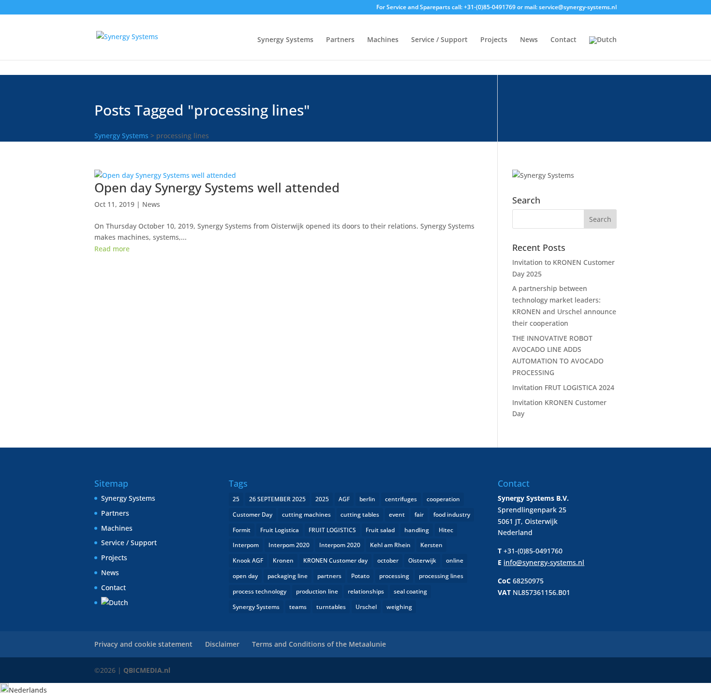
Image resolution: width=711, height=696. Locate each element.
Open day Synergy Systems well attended (217, 187)
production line (317, 591)
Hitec (446, 530)
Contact (563, 40)
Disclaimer (222, 644)
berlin (367, 499)
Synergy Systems (285, 40)
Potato (360, 576)
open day (245, 576)
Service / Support (439, 40)
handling (416, 530)
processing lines (441, 576)
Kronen (283, 560)
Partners (340, 40)
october (388, 560)
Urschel (366, 607)
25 (236, 499)
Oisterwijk (422, 560)
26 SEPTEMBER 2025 (277, 499)
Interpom (246, 545)
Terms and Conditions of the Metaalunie (319, 644)
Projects (493, 40)
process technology (259, 591)
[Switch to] (603, 48)
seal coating (410, 591)
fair (419, 514)
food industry (451, 514)
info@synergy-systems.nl (544, 562)
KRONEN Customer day (335, 560)
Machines (383, 40)
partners (329, 576)
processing (394, 576)
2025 (322, 499)
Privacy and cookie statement (143, 644)
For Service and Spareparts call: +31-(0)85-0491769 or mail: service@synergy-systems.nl (496, 7)
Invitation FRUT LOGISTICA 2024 (563, 387)
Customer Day (252, 514)
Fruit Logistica (279, 530)
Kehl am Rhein (390, 545)
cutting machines (306, 514)
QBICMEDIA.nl (146, 670)
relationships (366, 591)
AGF (344, 499)
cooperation (443, 499)
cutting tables (360, 514)
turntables (331, 607)
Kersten (431, 545)
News (529, 40)
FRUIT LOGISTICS (332, 530)
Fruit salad (380, 530)
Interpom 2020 (289, 545)
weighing (399, 607)
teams (298, 607)
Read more (112, 248)
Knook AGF (248, 560)
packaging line (287, 576)
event (397, 514)
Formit (242, 530)
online (454, 560)
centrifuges (401, 499)
